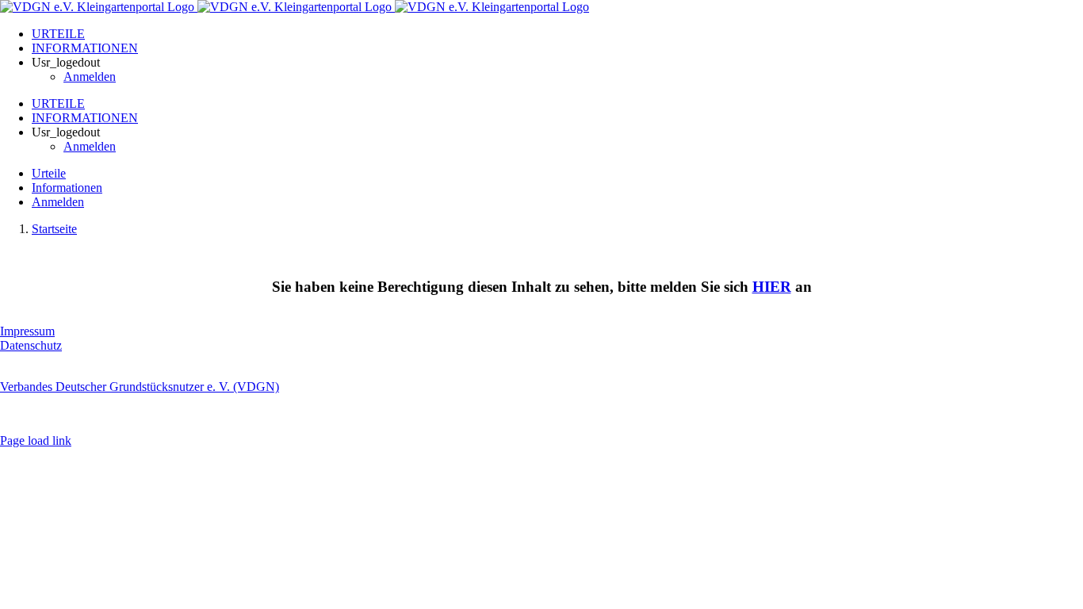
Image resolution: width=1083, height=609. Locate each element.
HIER (771, 286)
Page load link (35, 440)
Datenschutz (31, 345)
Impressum (27, 331)
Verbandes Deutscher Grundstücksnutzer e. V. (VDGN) (139, 386)
